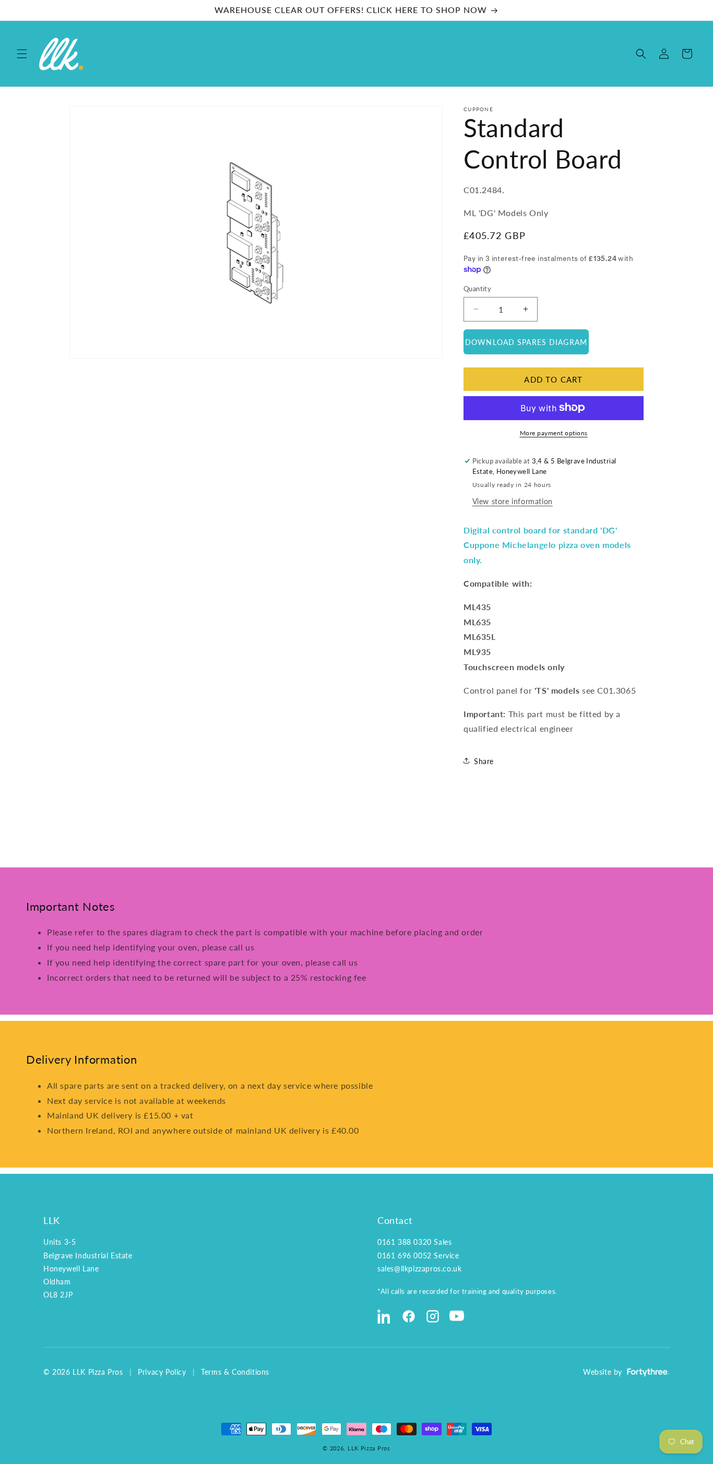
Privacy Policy (162, 1371)
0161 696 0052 (404, 1255)
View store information (512, 500)
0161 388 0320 (404, 1241)
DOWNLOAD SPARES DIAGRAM (526, 341)
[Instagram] (432, 1316)
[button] (21, 53)
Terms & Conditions (235, 1371)
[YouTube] (456, 1316)
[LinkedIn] (384, 1316)
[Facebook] (408, 1316)
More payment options (554, 432)
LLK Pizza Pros (369, 1448)
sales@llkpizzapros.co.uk (419, 1268)
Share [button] (484, 760)
